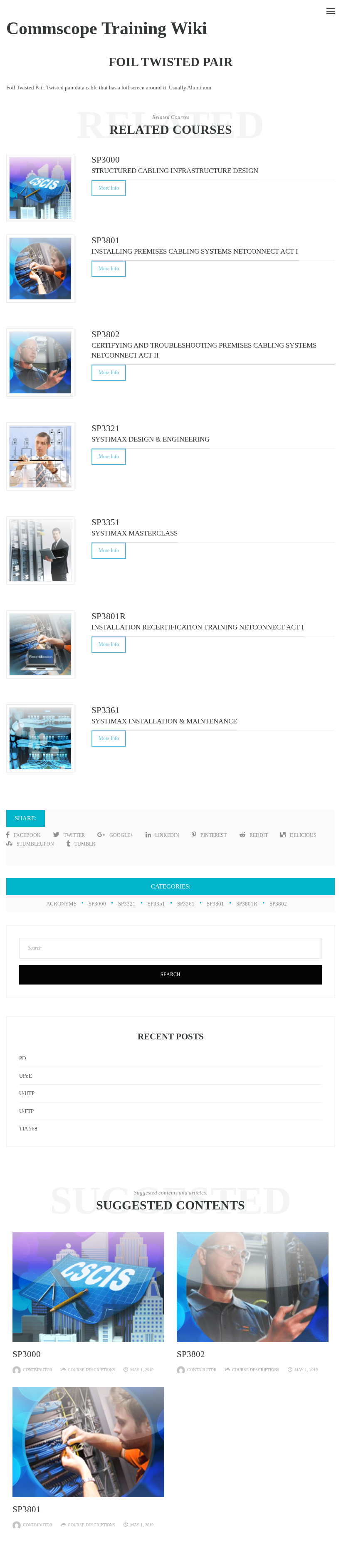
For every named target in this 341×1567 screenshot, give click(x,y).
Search (170, 974)
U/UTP (27, 1093)
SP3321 (127, 904)
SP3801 (215, 904)
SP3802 (278, 904)
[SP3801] (88, 1441)
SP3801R (246, 904)
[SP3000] (88, 1286)
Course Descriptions (91, 1369)
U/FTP (26, 1111)
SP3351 (156, 904)
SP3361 (186, 904)
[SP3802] (253, 1286)
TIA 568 (28, 1128)
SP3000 (97, 904)
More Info (109, 188)
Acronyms (61, 904)
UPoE (25, 1076)
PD (22, 1058)
